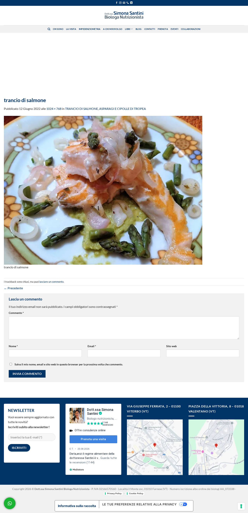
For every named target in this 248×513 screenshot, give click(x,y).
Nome (13, 346)
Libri (127, 29)
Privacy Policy (114, 493)
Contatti (149, 29)
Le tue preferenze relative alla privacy (139, 504)
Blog (139, 29)
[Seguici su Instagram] (120, 3)
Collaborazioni (190, 29)
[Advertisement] (124, 62)
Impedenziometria (90, 29)
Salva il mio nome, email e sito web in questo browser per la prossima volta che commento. (69, 364)
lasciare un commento (51, 281)
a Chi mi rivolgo (112, 29)
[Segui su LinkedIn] (131, 3)
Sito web (171, 346)
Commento (16, 312)
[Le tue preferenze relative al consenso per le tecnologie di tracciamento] (241, 506)
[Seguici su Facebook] (116, 3)
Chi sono (58, 29)
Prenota (163, 29)
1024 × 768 (53, 108)
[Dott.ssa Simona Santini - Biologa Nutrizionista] (124, 15)
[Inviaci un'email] (124, 3)
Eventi (174, 29)
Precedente (13, 288)
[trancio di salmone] (103, 190)
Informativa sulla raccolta (77, 506)
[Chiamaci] (128, 3)
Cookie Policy (136, 493)
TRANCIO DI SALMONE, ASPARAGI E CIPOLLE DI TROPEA (105, 108)
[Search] (49, 29)
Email (92, 346)
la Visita (71, 29)
